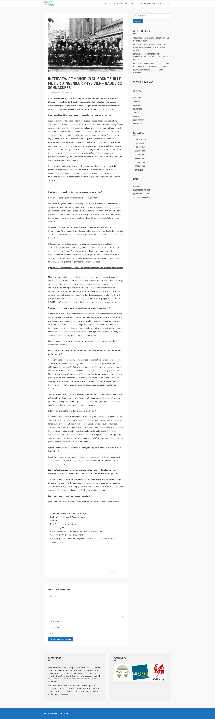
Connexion (137, 186)
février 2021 (137, 109)
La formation (149, 3)
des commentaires (141, 194)
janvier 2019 (138, 113)
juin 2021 (136, 101)
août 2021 (137, 98)
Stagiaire (139, 170)
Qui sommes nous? (121, 3)
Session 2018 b (140, 166)
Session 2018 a (140, 162)
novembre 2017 (138, 124)
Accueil (108, 3)
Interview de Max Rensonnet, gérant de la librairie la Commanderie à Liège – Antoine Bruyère (149, 47)
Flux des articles (141, 190)
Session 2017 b (140, 158)
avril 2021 (137, 105)
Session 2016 (140, 151)
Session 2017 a (140, 155)
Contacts (162, 3)
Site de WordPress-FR (141, 197)
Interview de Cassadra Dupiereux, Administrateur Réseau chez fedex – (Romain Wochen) (150, 57)
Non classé (139, 143)
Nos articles (136, 3)
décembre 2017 (138, 120)
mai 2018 (136, 116)
